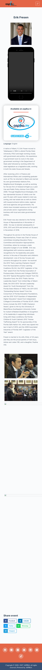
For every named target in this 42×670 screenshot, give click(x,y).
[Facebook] (5, 649)
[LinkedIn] (30, 649)
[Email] (24, 649)
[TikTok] (21, 656)
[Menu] (37, 4)
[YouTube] (17, 649)
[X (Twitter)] (36, 649)
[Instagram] (11, 649)
